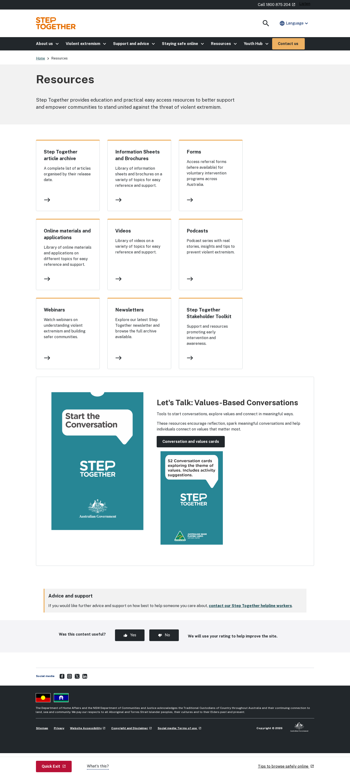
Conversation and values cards (190, 441)
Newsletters (129, 310)
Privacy (59, 728)
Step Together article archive (60, 155)
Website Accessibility (87, 728)
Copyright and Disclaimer (131, 728)
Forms (194, 152)
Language (294, 23)
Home (40, 58)
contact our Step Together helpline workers (250, 605)
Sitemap (42, 728)
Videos (123, 231)
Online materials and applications (67, 234)
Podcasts (197, 231)
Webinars (54, 310)
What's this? (98, 766)
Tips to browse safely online (286, 766)
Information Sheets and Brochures (137, 155)
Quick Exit (57, 766)
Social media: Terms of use (179, 728)
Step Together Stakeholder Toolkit (209, 313)
